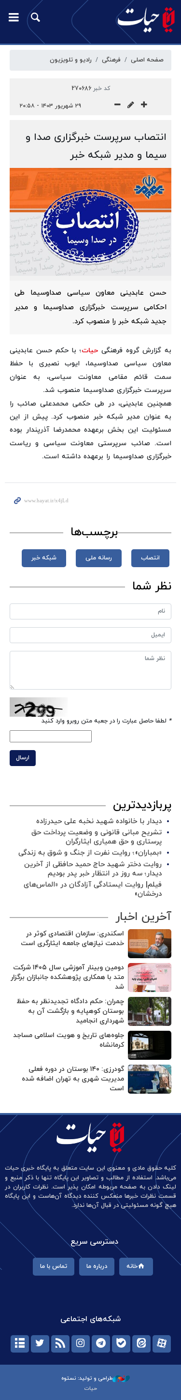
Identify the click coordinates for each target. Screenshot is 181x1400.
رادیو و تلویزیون (71, 60)
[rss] (60, 1344)
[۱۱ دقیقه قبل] (149, 1079)
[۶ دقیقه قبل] (149, 1011)
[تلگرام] (101, 1344)
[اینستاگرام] (80, 1344)
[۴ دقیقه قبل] (149, 977)
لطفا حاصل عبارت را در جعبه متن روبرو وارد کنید (106, 721)
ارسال (22, 757)
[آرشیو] (20, 1344)
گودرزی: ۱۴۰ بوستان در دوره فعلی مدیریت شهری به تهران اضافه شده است (73, 1079)
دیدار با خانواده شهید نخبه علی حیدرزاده (99, 821)
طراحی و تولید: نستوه (86, 1378)
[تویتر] (40, 1344)
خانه (132, 1266)
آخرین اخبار (143, 917)
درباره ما (96, 1266)
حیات (90, 351)
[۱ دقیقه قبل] (149, 943)
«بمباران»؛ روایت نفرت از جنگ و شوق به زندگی (90, 853)
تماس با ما (53, 1266)
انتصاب (150, 558)
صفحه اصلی (147, 60)
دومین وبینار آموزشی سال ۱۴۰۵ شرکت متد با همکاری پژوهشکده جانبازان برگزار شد (67, 977)
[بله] (121, 1344)
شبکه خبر (43, 558)
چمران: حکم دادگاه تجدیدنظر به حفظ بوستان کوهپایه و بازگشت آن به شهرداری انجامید (70, 1011)
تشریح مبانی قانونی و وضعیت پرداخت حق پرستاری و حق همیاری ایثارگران (96, 837)
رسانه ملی (98, 558)
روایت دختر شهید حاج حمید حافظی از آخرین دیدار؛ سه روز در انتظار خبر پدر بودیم (93, 869)
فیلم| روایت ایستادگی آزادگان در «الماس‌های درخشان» (93, 889)
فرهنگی (111, 60)
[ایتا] (141, 1344)
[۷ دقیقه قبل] (149, 1045)
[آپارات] (162, 1344)
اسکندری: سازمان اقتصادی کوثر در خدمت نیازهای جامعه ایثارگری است (72, 938)
